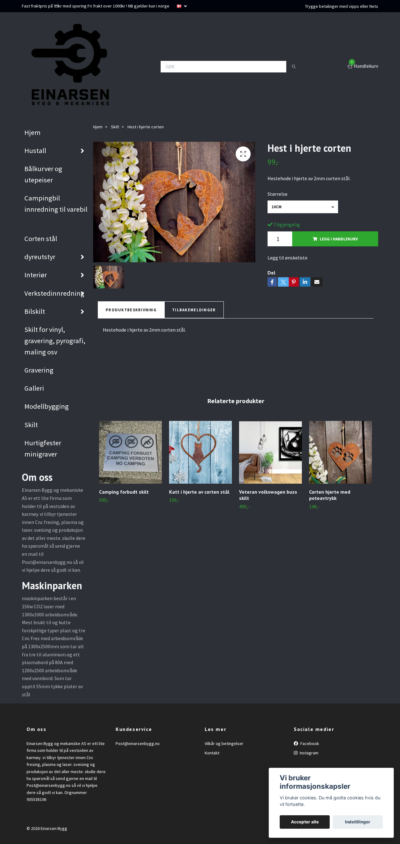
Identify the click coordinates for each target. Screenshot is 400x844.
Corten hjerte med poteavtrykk (329, 495)
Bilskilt (34, 311)
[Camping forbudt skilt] (130, 452)
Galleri (34, 388)
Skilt (31, 424)
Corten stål (40, 238)
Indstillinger (357, 821)
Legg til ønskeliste (288, 257)
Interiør (35, 274)
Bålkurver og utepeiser (43, 174)
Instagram (308, 753)
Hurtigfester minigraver (42, 448)
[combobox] (303, 206)
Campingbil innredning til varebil (56, 204)
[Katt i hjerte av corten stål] (200, 452)
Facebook (309, 743)
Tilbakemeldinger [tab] (194, 309)
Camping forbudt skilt (124, 492)
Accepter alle (305, 821)
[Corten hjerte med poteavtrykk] (340, 452)
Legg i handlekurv (339, 238)
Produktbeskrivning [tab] (131, 309)
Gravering (38, 370)
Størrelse (278, 194)
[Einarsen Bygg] (69, 66)
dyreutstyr (39, 256)
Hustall (35, 150)
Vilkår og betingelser (224, 743)
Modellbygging (46, 406)
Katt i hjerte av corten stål (199, 492)
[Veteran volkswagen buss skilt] (270, 452)
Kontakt (212, 753)
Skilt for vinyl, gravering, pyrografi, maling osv (54, 340)
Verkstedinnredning (54, 293)
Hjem (32, 132)
